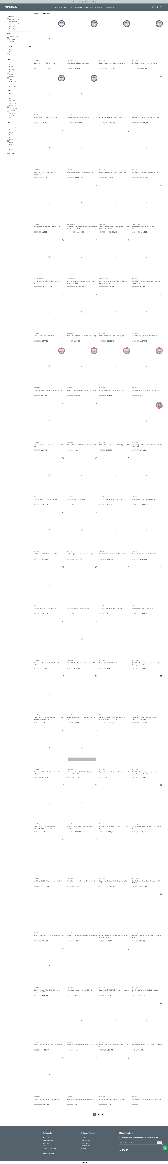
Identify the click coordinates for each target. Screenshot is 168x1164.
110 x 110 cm (12, 103)
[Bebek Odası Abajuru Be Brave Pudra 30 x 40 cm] (114, 1021)
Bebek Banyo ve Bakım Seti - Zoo (44, 63)
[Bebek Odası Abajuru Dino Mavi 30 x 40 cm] (82, 966)
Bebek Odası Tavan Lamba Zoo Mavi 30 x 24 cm (82, 445)
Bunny (11, 72)
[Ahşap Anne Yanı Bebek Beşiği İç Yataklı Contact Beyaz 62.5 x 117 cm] (114, 203)
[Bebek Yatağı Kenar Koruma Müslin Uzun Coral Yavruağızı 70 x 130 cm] (147, 639)
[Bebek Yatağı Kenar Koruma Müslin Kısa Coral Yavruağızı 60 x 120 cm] (49, 693)
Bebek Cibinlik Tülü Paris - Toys (44, 336)
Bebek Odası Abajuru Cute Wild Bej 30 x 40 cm (147, 1045)
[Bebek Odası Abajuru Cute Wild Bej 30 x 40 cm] (147, 1021)
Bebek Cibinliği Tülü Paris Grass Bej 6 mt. (112, 336)
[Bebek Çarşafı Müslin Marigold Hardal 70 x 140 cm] (114, 748)
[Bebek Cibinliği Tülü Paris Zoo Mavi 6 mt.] (147, 312)
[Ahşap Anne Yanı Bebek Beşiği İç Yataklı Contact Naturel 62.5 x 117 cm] (82, 203)
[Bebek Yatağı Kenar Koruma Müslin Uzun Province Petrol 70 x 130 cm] (114, 693)
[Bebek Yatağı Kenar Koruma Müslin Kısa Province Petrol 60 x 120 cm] (147, 693)
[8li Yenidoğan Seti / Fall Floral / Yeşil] (147, 475)
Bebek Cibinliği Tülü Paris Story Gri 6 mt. (112, 1099)
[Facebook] (123, 1150)
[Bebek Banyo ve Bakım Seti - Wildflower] (147, 39)
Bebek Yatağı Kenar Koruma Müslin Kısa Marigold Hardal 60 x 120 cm (46, 827)
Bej (10, 130)
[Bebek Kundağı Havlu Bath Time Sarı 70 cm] (49, 366)
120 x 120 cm (13, 108)
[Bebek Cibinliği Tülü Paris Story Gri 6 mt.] (114, 1075)
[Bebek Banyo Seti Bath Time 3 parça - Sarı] (114, 94)
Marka (9, 34)
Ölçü (8, 90)
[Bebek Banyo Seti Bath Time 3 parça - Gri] (114, 148)
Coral (10, 79)
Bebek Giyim (12, 29)
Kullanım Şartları (85, 1143)
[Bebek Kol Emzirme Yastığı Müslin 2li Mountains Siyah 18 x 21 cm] (147, 912)
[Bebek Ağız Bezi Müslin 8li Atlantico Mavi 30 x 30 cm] (82, 639)
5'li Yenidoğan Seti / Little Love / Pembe (46, 554)
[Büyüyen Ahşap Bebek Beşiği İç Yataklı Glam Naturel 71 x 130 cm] (82, 257)
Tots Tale (11, 41)
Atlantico (11, 64)
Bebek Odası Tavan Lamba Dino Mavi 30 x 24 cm (82, 1045)
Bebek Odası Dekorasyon (16, 24)
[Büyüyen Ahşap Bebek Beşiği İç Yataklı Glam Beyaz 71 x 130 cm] (114, 257)
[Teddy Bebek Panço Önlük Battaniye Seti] (49, 203)
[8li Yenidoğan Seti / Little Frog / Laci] (82, 584)
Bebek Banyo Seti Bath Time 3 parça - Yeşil (80, 172)
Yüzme (45, 1151)
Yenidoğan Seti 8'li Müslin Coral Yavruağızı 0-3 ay (81, 882)
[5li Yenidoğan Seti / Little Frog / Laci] (49, 584)
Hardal (11, 139)
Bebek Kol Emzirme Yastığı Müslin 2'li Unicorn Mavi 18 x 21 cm (113, 936)
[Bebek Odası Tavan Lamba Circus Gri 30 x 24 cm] (49, 421)
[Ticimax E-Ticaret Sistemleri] (84, 1163)
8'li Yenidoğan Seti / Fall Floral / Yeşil (143, 499)
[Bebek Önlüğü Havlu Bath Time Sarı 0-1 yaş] (147, 366)
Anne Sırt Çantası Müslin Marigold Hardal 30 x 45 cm (81, 827)
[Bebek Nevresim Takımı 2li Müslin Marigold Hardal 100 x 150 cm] (49, 966)
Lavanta (11, 149)
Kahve (11, 142)
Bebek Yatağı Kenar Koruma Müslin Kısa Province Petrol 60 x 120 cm (144, 718)
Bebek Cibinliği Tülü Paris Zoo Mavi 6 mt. (145, 336)
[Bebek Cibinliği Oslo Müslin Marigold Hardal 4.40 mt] (147, 857)
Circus (11, 74)
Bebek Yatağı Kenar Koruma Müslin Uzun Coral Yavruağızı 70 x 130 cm (146, 664)
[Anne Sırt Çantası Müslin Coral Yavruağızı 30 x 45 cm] (114, 803)
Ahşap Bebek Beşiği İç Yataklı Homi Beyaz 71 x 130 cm (48, 282)
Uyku (44, 1145)
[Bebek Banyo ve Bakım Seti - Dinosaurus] (114, 39)
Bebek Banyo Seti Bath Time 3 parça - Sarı (112, 117)
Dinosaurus (12, 86)
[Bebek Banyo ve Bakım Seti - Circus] (82, 94)
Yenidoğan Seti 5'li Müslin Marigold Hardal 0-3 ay (146, 827)
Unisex (11, 54)
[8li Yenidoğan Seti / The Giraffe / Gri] (82, 475)
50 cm (11, 118)
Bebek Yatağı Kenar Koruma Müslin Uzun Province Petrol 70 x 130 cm (112, 718)
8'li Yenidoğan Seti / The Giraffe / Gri (78, 499)
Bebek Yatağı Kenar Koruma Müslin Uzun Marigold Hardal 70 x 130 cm (145, 773)
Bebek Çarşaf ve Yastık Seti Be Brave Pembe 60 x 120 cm (49, 664)
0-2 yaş (11, 96)
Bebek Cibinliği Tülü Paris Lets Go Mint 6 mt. (48, 1045)
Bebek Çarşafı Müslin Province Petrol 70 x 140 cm (81, 718)
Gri (10, 137)
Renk (8, 122)
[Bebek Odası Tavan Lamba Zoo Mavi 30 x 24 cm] (82, 421)
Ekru (10, 135)
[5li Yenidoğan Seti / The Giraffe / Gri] (49, 475)
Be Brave (11, 69)
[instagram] (120, 1150)
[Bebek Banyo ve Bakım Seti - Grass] (82, 39)
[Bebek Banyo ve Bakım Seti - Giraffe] (49, 94)
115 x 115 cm (12, 106)
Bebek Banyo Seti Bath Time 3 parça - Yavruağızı (46, 173)
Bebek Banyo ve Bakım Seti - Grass (78, 63)
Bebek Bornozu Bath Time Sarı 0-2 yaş (111, 390)
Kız (10, 52)
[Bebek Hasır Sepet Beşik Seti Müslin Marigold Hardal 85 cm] (147, 257)
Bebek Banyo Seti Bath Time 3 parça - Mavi (145, 117)
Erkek (10, 49)
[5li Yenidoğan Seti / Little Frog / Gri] (114, 584)
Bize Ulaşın (84, 1138)
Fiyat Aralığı (11, 154)
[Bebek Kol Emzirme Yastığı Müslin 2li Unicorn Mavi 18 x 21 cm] (114, 912)
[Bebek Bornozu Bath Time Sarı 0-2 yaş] (114, 366)
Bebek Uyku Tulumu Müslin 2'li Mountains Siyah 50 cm (82, 936)
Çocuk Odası (46, 1143)
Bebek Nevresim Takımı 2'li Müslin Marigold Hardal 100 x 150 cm (47, 991)
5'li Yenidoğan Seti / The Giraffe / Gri (45, 499)
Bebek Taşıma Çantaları (49, 1148)
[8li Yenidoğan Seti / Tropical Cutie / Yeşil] (82, 530)
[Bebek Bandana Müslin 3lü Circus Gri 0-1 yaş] (82, 312)
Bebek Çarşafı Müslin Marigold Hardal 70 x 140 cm (114, 773)
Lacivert (11, 147)
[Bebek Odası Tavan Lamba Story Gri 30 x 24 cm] (147, 1075)
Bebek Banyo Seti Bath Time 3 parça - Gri (112, 172)
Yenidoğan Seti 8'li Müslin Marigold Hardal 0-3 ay (49, 882)
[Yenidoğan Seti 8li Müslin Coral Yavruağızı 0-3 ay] (82, 857)
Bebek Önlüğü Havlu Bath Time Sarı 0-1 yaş (146, 390)
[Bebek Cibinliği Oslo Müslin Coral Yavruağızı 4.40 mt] (114, 857)
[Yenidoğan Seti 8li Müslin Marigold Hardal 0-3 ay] (49, 857)
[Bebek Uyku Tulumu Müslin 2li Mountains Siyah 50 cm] (82, 912)
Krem (10, 144)
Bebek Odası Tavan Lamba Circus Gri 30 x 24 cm (48, 446)
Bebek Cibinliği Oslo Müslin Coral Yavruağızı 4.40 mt (113, 882)
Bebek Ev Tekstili (14, 19)
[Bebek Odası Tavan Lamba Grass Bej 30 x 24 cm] (114, 421)
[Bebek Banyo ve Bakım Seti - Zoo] (49, 39)
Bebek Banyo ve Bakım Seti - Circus (78, 117)
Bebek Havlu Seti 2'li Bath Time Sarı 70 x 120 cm (82, 390)
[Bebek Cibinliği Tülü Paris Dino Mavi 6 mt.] (49, 1075)
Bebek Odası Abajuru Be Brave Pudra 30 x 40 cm (113, 1045)
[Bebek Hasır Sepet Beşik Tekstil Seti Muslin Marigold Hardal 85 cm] (82, 748)
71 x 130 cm (12, 127)
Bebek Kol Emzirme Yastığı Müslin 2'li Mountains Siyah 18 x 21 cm (147, 936)
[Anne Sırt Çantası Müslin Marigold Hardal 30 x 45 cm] (82, 803)
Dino (10, 84)
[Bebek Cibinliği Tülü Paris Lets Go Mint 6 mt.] (49, 1021)
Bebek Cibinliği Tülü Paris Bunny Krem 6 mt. (113, 663)
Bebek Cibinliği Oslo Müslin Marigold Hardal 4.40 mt (146, 882)
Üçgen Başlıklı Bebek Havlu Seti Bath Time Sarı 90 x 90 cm (147, 446)
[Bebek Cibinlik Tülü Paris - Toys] (49, 312)
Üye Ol (159, 1142)
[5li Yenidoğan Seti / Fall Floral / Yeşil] (114, 475)
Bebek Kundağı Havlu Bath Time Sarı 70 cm (48, 390)
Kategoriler (10, 16)
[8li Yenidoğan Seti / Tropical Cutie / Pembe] (147, 530)
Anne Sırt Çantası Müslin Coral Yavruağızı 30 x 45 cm (114, 827)
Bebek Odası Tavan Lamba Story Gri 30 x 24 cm (147, 1099)
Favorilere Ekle (128, 76)
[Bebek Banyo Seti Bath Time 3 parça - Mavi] (147, 94)
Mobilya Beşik (13, 21)
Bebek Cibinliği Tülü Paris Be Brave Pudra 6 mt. (114, 990)
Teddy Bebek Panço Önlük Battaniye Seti (47, 227)
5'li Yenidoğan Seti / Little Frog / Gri (110, 608)
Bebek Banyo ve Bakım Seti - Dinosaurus (112, 63)
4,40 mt (11, 115)
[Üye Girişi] (157, 7)
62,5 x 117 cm (13, 125)
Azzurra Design (13, 36)
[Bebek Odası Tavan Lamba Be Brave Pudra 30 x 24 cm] (147, 966)
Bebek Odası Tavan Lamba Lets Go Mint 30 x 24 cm (82, 1100)
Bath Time (12, 67)
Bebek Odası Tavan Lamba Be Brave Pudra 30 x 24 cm (147, 991)
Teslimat (83, 1148)
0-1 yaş (11, 93)
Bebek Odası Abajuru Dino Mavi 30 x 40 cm (80, 990)
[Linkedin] (127, 1150)
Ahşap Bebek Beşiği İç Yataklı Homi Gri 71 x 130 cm (147, 228)
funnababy (12, 39)
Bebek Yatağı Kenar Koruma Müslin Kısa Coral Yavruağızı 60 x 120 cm (48, 718)
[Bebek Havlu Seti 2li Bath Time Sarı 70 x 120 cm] (82, 366)
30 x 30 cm (12, 113)
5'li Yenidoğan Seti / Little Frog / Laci (45, 608)
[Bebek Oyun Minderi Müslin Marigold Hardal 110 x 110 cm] (49, 748)
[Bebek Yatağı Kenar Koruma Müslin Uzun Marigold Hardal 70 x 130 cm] (147, 748)
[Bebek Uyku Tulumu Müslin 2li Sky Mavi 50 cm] (49, 912)
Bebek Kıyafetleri (48, 1140)
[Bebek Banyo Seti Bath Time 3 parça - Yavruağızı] (49, 148)
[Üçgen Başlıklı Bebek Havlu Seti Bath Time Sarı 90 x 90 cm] (147, 421)
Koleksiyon (10, 59)
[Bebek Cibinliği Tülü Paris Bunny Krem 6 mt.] (114, 639)
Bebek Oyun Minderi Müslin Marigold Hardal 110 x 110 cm (49, 773)
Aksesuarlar (46, 1138)
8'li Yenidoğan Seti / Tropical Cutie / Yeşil (80, 554)
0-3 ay (11, 98)
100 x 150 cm (13, 101)
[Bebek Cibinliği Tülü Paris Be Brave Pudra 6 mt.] (114, 966)
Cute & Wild (12, 81)
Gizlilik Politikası (85, 1140)
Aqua (10, 62)
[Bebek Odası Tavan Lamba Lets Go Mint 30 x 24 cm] (82, 1075)
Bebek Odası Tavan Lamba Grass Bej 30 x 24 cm (114, 445)
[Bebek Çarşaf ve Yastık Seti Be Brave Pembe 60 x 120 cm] (49, 639)
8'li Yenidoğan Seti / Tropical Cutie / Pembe (145, 554)
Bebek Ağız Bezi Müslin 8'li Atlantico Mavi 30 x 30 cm (81, 664)
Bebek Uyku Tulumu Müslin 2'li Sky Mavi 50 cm (48, 935)
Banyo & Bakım (13, 26)
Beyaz (11, 132)
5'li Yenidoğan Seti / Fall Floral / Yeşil (110, 499)
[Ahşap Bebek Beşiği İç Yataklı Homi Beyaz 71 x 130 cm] (49, 257)
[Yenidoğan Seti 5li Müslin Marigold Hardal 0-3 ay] (147, 803)
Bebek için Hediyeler (49, 1153)
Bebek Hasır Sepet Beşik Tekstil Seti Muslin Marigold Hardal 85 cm (80, 773)
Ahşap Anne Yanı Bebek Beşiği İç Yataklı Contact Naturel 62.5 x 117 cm (82, 228)
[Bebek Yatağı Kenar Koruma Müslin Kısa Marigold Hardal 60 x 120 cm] (49, 803)
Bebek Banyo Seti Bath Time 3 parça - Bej (145, 172)
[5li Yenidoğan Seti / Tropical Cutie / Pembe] (114, 530)
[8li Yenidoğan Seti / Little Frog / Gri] (147, 584)
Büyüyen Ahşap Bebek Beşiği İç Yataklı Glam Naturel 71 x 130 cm (81, 282)
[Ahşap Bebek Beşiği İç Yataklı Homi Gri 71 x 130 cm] (147, 203)
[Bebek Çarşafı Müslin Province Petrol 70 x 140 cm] (82, 693)
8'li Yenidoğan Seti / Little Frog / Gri (143, 608)
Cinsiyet (10, 46)
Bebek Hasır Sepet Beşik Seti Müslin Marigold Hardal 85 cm (146, 282)
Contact (11, 76)
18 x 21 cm (12, 110)
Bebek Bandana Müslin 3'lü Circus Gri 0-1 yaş (81, 336)
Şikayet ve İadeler (86, 1145)
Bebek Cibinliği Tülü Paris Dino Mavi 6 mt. (47, 1099)
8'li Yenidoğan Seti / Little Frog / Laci (78, 608)
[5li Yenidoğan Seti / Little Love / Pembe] (49, 530)
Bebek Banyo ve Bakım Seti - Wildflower (144, 63)
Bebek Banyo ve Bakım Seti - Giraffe (45, 117)
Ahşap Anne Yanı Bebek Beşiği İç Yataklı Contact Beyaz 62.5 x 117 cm (114, 228)
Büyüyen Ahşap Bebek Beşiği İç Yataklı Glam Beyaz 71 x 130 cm (113, 282)
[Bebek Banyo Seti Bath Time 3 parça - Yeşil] (82, 148)
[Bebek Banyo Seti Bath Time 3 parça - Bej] (147, 148)
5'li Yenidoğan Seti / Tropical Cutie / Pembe (113, 554)
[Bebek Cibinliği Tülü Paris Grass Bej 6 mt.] (114, 312)
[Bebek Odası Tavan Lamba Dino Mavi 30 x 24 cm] (82, 1021)
